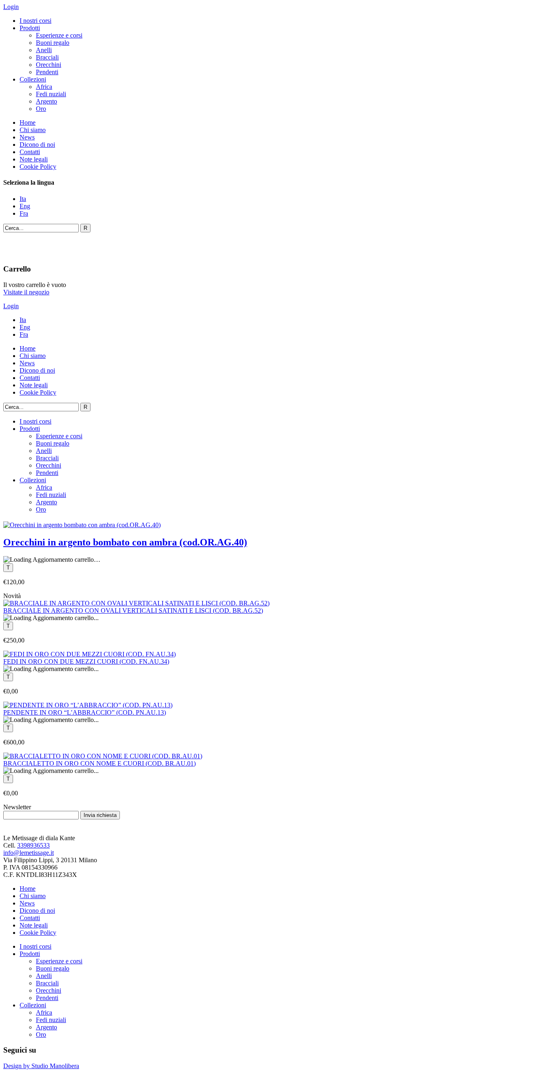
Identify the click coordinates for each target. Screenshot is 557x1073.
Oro (41, 108)
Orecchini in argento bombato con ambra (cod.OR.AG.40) (125, 542)
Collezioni (33, 79)
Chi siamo (33, 129)
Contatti (30, 151)
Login (11, 6)
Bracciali (47, 57)
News (27, 137)
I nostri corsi (35, 20)
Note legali (34, 159)
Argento (46, 101)
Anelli (44, 49)
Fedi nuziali (51, 94)
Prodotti (30, 27)
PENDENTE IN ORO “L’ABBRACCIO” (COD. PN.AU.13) (84, 712)
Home (27, 122)
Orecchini (48, 64)
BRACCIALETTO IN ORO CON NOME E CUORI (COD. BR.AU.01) (99, 763)
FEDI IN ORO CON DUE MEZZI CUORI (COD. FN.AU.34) (86, 661)
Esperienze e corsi (59, 35)
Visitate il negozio (26, 292)
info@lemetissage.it (28, 852)
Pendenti (47, 71)
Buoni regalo (52, 42)
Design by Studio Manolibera (41, 1065)
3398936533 (33, 845)
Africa (44, 86)
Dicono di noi (37, 144)
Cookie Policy (38, 166)
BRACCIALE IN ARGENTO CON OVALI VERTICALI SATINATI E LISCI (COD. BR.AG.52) (133, 610)
